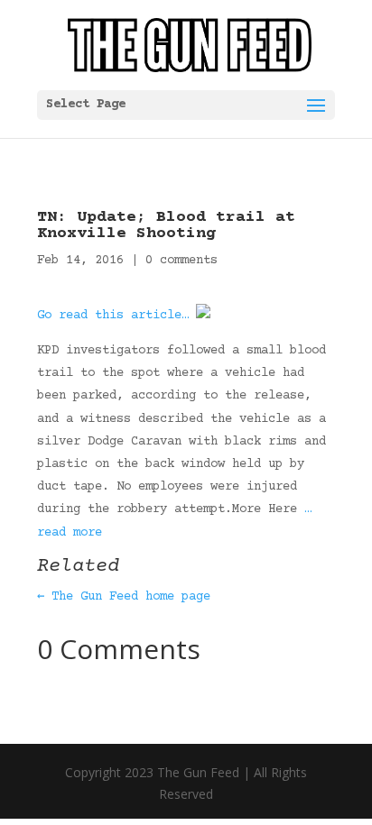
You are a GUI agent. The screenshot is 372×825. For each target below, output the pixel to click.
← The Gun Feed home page (123, 597)
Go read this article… (113, 315)
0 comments (181, 260)
